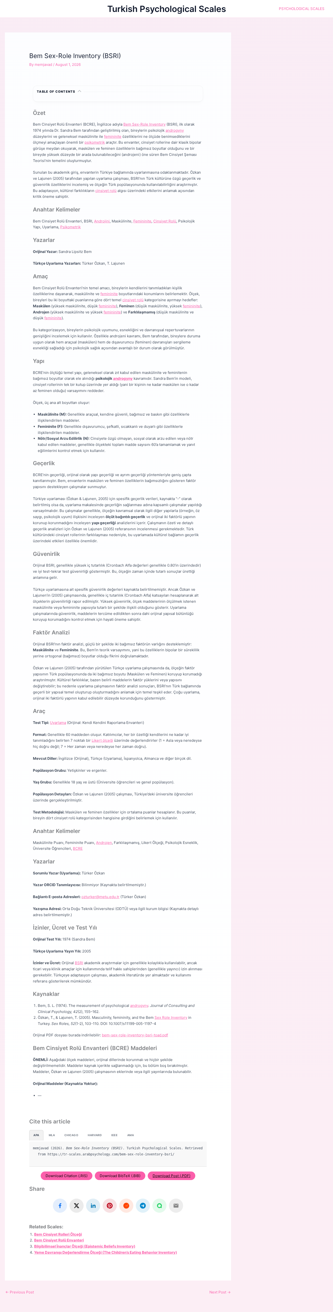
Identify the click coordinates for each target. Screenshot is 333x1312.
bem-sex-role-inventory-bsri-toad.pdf (135, 1035)
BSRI (79, 963)
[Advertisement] (287, 66)
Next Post (220, 1292)
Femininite (142, 221)
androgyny (175, 130)
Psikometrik (70, 227)
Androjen (104, 842)
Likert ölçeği (102, 740)
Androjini (102, 221)
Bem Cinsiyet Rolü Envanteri (59, 1240)
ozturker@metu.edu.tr (100, 896)
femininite (112, 136)
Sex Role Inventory (171, 1017)
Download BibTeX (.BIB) (120, 1175)
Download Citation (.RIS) (67, 1175)
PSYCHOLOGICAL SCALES (301, 8)
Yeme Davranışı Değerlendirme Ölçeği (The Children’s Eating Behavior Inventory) (105, 1252)
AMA (130, 1135)
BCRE (78, 848)
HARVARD (95, 1135)
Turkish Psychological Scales (166, 9)
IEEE (114, 1135)
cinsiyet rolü (106, 190)
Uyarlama (58, 722)
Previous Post (19, 1292)
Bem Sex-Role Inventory (144, 124)
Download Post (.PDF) (171, 1175)
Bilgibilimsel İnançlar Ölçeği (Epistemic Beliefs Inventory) (84, 1246)
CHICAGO (71, 1135)
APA (36, 1135)
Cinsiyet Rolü (164, 221)
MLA (52, 1135)
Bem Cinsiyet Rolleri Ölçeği (58, 1234)
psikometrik (95, 142)
